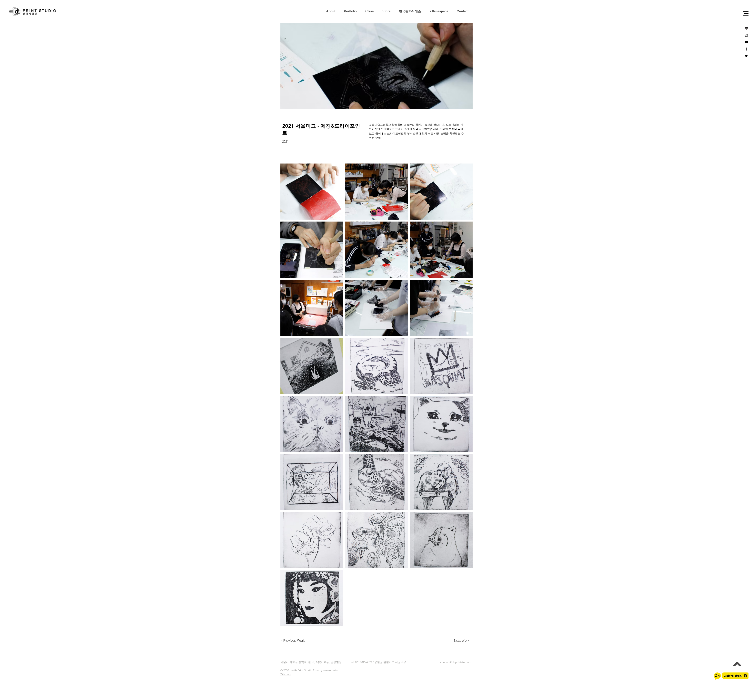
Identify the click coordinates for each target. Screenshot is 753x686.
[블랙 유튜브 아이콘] (746, 42)
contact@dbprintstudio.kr (456, 662)
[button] (745, 13)
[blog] (746, 28)
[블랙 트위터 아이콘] (746, 56)
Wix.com (285, 674)
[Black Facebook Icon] (746, 49)
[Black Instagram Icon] (746, 35)
